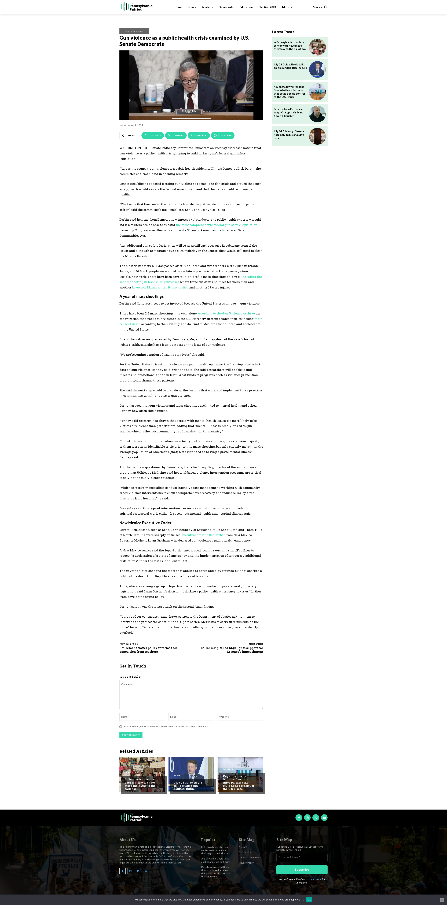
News (177, 775)
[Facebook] (298, 817)
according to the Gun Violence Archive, (226, 313)
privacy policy (314, 879)
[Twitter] (315, 817)
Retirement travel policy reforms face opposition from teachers (148, 649)
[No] (442, 900)
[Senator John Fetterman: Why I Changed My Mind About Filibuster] (317, 114)
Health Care (132, 772)
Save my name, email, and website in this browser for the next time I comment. (166, 726)
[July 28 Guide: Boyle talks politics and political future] (191, 774)
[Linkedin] (138, 871)
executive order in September (203, 535)
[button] (320, 7)
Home (127, 30)
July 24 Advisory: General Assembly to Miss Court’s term (289, 135)
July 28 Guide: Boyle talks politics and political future (188, 786)
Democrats (139, 30)
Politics (228, 769)
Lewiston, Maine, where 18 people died (160, 287)
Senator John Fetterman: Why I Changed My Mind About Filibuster (289, 112)
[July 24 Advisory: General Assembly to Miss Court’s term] (317, 136)
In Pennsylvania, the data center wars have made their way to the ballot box (140, 784)
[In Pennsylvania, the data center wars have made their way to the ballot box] (142, 774)
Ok (309, 899)
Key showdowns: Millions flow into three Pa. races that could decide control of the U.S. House (238, 782)
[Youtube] (324, 817)
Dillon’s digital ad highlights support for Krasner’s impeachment (232, 649)
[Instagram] (307, 817)
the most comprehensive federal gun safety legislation (216, 225)
